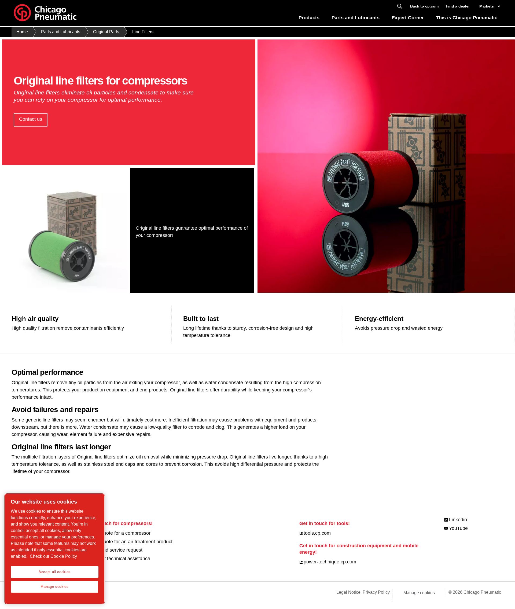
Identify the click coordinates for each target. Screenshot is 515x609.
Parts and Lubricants (356, 17)
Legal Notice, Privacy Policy (363, 592)
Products (309, 17)
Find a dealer (458, 6)
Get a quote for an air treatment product (130, 541)
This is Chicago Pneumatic (466, 17)
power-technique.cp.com (330, 561)
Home (22, 32)
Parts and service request (115, 550)
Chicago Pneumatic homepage (45, 12)
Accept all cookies (55, 572)
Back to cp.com (424, 6)
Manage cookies (419, 592)
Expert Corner (408, 17)
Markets (486, 6)
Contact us (30, 119)
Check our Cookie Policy (53, 556)
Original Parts (106, 32)
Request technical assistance (119, 558)
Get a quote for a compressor (119, 533)
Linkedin (458, 519)
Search (399, 6)
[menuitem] (309, 19)
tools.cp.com (317, 533)
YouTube (458, 528)
